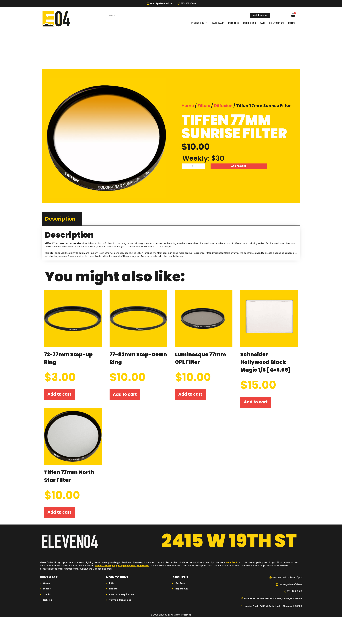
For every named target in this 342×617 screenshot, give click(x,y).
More (291, 23)
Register (233, 23)
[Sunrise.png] (106, 138)
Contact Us (276, 23)
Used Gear (249, 23)
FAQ (262, 23)
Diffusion (223, 106)
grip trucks (143, 565)
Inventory (197, 23)
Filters (204, 106)
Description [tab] (60, 218)
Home (188, 106)
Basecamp (218, 23)
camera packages (105, 565)
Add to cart (238, 166)
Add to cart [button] (59, 394)
